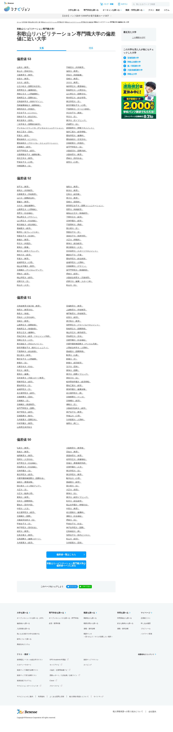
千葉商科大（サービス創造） (78, 109)
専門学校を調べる (91, 10)
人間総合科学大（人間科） (77, 348)
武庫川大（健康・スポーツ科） (79, 281)
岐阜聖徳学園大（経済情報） (78, 382)
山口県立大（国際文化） (76, 94)
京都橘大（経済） (73, 401)
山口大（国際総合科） (26, 198)
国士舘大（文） (72, 228)
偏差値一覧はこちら (66, 554)
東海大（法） (72, 493)
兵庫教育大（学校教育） (27, 194)
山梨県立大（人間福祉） (27, 209)
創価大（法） (22, 363)
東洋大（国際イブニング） (77, 374)
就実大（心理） (72, 162)
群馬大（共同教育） (25, 190)
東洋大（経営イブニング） (28, 251)
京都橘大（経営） (24, 147)
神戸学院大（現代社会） (27, 527)
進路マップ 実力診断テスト (27, 675)
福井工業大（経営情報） (76, 132)
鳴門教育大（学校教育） (76, 313)
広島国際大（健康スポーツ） (29, 539)
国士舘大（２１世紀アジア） (29, 486)
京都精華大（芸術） (25, 397)
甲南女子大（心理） (25, 162)
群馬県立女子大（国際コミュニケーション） (85, 206)
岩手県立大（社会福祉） (27, 463)
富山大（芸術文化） (25, 71)
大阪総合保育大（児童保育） (78, 277)
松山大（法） (72, 285)
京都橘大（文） (23, 401)
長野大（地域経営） (74, 209)
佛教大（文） (72, 404)
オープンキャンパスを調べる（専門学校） (64, 618)
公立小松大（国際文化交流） (29, 86)
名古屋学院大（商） (74, 393)
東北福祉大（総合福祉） (27, 224)
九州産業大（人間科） (75, 419)
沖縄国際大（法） (24, 166)
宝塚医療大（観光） (25, 416)
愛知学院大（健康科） (75, 135)
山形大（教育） (23, 67)
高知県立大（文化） (74, 336)
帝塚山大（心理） (73, 416)
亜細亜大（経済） (24, 228)
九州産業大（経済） (25, 543)
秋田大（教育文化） (25, 310)
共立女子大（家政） (74, 113)
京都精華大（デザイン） (76, 266)
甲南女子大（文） (24, 524)
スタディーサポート (24, 665)
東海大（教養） (23, 247)
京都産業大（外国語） (75, 143)
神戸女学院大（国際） (75, 527)
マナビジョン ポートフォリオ (27, 686)
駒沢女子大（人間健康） (27, 359)
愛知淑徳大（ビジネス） (27, 139)
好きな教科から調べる (125, 623)
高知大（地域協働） (74, 75)
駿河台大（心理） (73, 478)
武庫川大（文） (23, 281)
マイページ (145, 613)
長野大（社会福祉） (25, 213)
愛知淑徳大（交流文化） (76, 139)
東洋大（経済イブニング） (77, 497)
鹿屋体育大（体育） (74, 455)
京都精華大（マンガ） (75, 397)
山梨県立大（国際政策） (27, 325)
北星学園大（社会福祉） (76, 340)
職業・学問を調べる (134, 10)
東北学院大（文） (73, 101)
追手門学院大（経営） (26, 151)
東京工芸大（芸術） (25, 132)
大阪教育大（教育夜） (75, 448)
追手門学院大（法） (74, 147)
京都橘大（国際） (24, 516)
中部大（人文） (23, 508)
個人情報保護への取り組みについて (128, 711)
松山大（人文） (23, 285)
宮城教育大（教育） (74, 306)
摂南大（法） (72, 520)
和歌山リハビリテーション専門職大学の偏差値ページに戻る (66, 564)
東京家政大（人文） (74, 247)
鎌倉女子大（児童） (74, 255)
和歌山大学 (132, 74)
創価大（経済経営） (74, 363)
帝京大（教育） (23, 370)
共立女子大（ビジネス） (27, 113)
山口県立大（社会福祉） (27, 221)
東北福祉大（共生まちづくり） (30, 344)
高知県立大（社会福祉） (27, 467)
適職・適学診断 (89, 629)
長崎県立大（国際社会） (27, 98)
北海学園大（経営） (74, 221)
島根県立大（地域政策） (27, 329)
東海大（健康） (23, 374)
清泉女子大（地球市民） (76, 236)
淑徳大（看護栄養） (25, 482)
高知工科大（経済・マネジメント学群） (34, 336)
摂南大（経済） (23, 274)
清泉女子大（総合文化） (27, 117)
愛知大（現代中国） (25, 505)
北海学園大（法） (24, 471)
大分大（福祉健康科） (26, 206)
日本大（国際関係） (25, 501)
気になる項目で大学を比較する (28, 634)
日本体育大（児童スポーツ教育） (31, 378)
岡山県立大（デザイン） (27, 217)
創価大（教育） (23, 240)
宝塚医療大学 (133, 58)
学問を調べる (123, 613)
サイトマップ (98, 697)
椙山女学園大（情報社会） (77, 505)
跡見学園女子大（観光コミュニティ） (33, 348)
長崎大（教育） (72, 79)
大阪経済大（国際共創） (76, 151)
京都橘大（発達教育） (26, 404)
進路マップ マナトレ (91, 660)
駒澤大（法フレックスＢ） (28, 232)
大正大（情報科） (73, 240)
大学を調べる (73, 10)
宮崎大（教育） (23, 321)
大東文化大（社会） (25, 366)
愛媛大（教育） (23, 202)
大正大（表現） (72, 490)
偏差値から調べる (23, 623)
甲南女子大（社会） (74, 524)
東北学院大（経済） (25, 474)
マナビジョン (17, 8)
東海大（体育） (23, 497)
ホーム (19, 22)
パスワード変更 (146, 634)
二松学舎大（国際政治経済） (29, 124)
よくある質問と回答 (57, 697)
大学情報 (24, 22)
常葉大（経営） (23, 135)
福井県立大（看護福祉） (76, 86)
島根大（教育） (23, 452)
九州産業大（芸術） (74, 543)
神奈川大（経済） (24, 255)
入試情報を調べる (23, 629)
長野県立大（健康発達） (27, 90)
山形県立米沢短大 (24, 427)
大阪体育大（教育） (74, 154)
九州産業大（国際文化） (27, 419)
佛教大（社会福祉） (74, 516)
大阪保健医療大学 (135, 70)
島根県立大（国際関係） (76, 329)
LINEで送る (86, 586)
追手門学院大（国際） (26, 408)
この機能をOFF (138, 37)
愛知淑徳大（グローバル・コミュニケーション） (38, 143)
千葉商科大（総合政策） (27, 351)
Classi (52, 681)
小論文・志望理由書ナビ (58, 670)
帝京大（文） (72, 117)
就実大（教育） (23, 531)
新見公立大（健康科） (26, 332)
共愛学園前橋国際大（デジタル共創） (82, 344)
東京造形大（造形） (25, 120)
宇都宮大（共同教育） (75, 67)
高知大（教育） (72, 452)
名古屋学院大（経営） (26, 393)
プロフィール (146, 629)
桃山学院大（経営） (25, 277)
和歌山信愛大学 (134, 62)
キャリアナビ (54, 665)
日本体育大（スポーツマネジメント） (82, 251)
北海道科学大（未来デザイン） (30, 101)
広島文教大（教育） (25, 535)
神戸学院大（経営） (25, 412)
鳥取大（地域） (23, 313)
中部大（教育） (72, 508)
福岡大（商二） (72, 423)
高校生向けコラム (23, 644)
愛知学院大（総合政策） (76, 259)
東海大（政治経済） (74, 243)
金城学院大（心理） (25, 262)
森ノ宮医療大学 (134, 66)
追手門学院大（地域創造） (77, 270)
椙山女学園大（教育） (26, 266)
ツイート (73, 586)
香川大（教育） (72, 198)
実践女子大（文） (73, 232)
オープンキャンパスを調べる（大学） (30, 618)
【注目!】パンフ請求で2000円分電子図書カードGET (85, 16)
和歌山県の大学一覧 (34, 22)
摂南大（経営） (72, 274)
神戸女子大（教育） (74, 412)
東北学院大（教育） (74, 474)
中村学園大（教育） (25, 423)
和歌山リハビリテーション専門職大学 (52, 22)
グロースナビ (54, 686)
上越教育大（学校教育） (76, 310)
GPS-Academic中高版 (58, 660)
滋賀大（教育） (72, 71)
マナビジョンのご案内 (25, 697)
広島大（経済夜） (73, 194)
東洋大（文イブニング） (76, 120)
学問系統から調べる (124, 618)
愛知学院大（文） (24, 385)
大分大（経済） (23, 82)
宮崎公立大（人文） (25, 340)
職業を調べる (89, 613)
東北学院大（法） (73, 471)
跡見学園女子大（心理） (76, 105)
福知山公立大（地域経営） (77, 213)
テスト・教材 (154, 10)
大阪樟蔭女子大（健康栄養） (29, 154)
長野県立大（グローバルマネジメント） (83, 325)
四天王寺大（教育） (25, 158)
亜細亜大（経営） (73, 482)
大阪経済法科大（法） (26, 520)
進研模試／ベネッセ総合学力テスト (30, 660)
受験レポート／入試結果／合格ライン (63, 675)
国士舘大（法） (72, 486)
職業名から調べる (90, 618)
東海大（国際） (72, 370)
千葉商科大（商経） (74, 224)
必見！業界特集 (54, 623)
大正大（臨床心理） (25, 493)
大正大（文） (22, 490)
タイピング (88, 665)
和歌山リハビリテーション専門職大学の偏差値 (79, 22)
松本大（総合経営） (74, 501)
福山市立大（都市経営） (76, 332)
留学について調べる (24, 639)
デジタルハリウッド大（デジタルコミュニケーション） (40, 128)
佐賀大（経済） (72, 317)
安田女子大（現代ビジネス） (78, 535)
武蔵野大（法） (72, 124)
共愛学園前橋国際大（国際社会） (31, 478)
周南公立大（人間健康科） (28, 94)
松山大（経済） (72, 539)
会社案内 (152, 711)
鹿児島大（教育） (73, 321)
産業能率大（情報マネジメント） (80, 128)
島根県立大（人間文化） (76, 90)
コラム (166, 10)
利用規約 (41, 697)
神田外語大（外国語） (26, 109)
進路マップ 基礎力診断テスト (27, 670)
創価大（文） (72, 359)
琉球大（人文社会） (25, 459)
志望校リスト (146, 618)
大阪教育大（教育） (25, 75)
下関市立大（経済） (74, 217)
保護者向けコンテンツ (146, 654)
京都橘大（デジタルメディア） (30, 270)
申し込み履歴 (146, 623)
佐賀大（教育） (23, 79)
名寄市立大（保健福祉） (76, 459)
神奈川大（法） (72, 378)
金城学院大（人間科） (75, 262)
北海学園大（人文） (74, 467)
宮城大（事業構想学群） (76, 463)
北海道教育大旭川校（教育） (29, 306)
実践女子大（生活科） (26, 236)
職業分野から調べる (91, 623)
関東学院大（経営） (25, 382)
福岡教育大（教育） (25, 455)
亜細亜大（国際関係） (75, 351)
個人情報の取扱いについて (79, 697)
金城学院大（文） (24, 389)
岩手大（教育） (23, 187)
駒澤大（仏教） (72, 355)
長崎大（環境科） (73, 202)
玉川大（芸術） (72, 366)
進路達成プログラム (24, 681)
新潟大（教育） (72, 190)
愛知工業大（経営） (74, 385)
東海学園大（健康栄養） (76, 389)
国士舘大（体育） (24, 355)
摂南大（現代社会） (74, 158)
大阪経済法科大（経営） (76, 408)
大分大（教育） (72, 82)
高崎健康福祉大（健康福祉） (29, 105)
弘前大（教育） (23, 448)
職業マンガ (98, 635)
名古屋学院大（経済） (26, 512)
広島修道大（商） (73, 531)
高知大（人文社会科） (26, 317)
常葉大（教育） (23, 259)
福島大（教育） (72, 187)
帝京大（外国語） (24, 243)
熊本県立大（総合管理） (76, 98)
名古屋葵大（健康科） (75, 512)
